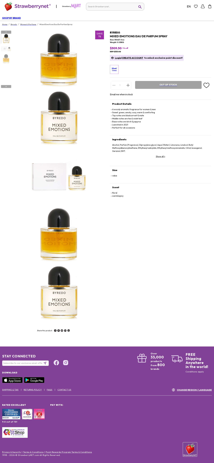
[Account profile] (203, 6)
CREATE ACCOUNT (132, 57)
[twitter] (62, 331)
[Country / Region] (189, 6)
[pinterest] (58, 331)
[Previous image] (6, 32)
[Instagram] (65, 363)
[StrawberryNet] (26, 6)
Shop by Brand (11, 17)
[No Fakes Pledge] (39, 417)
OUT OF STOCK (168, 85)
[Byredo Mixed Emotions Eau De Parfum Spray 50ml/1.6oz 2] (6, 49)
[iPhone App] (13, 382)
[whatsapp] (68, 331)
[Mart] (71, 7)
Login (118, 57)
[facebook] (55, 331)
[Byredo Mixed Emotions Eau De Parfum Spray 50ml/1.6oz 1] (6, 39)
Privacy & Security (11, 452)
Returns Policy (33, 389)
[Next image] (6, 86)
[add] (128, 85)
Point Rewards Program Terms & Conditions (69, 452)
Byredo (115, 32)
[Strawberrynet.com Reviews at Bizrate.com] (11, 418)
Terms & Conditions (33, 452)
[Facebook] (56, 363)
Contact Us (64, 389)
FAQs (49, 389)
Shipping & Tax (10, 389)
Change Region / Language (194, 389)
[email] (65, 331)
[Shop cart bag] (210, 6)
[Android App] (35, 382)
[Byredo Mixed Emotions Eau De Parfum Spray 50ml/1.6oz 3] (6, 59)
